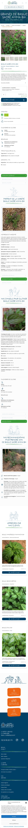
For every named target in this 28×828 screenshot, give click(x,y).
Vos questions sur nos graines (7, 792)
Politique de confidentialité (8, 826)
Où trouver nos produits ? (6, 771)
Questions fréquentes (5, 758)
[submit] (14, 572)
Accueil (2, 25)
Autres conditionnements (7, 662)
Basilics (24, 25)
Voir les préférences (14, 823)
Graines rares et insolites (6, 789)
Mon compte (4, 754)
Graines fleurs (4, 787)
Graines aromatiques (5, 785)
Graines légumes (4, 782)
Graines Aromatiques (16, 25)
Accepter (14, 816)
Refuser (14, 820)
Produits (8, 25)
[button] (26, 802)
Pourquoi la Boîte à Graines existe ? (8, 769)
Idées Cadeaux (4, 756)
